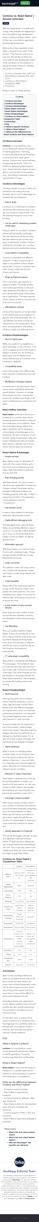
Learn (6, 23)
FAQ (6, 124)
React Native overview (14, 109)
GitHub (29, 1196)
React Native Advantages (16, 111)
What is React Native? (15, 129)
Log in (16, 3)
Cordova (6, 146)
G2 (21, 1198)
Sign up (25, 3)
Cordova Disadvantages (15, 106)
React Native (8, 414)
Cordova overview (12, 101)
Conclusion (9, 122)
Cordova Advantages (14, 104)
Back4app (16, 1180)
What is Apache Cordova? (16, 127)
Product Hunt (30, 1198)
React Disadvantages (14, 114)
